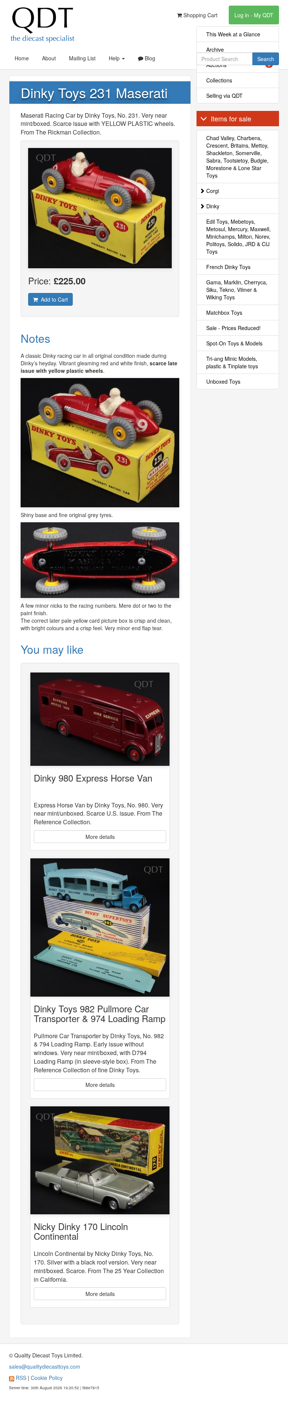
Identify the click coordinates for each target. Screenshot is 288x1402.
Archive (215, 49)
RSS (21, 1377)
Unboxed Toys (223, 381)
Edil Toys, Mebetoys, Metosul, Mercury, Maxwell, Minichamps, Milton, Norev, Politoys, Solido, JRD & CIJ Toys (238, 236)
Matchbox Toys (224, 312)
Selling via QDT (224, 95)
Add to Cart (53, 299)
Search (265, 59)
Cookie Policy (47, 1377)
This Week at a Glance (233, 34)
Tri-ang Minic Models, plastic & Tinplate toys (232, 362)
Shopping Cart (200, 15)
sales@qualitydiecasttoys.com (44, 1366)
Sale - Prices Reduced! (233, 328)
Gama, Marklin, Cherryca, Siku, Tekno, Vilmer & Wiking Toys (236, 289)
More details (100, 836)
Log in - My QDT (253, 15)
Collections (219, 80)
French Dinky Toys (228, 267)
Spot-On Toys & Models (234, 343)
